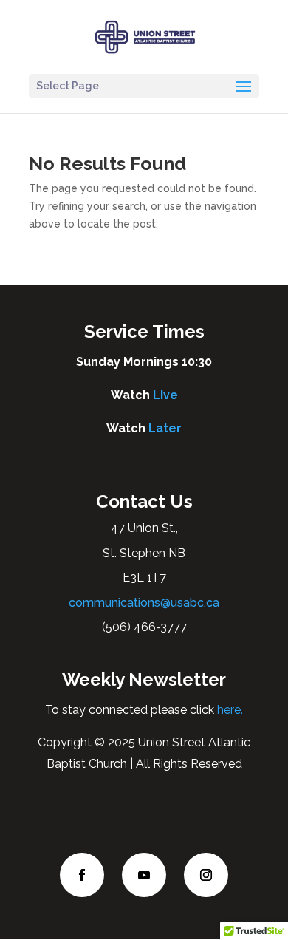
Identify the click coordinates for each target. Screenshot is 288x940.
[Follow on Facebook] (82, 875)
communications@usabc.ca (144, 603)
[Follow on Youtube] (144, 875)
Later (165, 428)
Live (165, 395)
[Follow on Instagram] (206, 875)
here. (228, 710)
